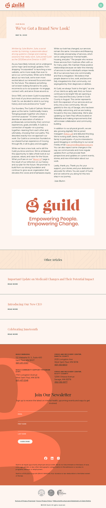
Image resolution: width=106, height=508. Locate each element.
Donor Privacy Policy (44, 501)
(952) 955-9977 (60, 382)
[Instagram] (58, 458)
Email (20, 414)
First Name (22, 424)
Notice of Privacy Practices (25, 501)
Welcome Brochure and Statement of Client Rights (72, 501)
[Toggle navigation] (100, 5)
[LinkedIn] (52, 458)
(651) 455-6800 (60, 365)
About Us (37, 159)
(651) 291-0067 (22, 363)
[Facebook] (46, 458)
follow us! (68, 134)
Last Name (22, 434)
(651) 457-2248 (22, 380)
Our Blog (20, 24)
